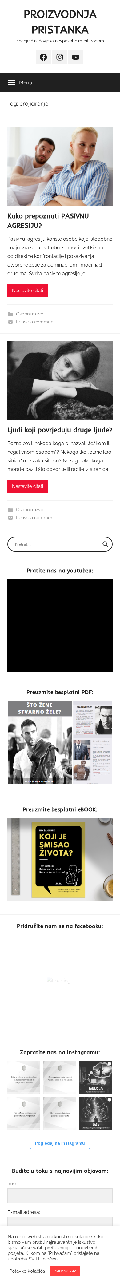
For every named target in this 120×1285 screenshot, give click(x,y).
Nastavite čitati (27, 290)
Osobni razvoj (30, 314)
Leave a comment (35, 322)
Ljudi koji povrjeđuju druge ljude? (59, 429)
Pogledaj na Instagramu (60, 1143)
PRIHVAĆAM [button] (64, 1271)
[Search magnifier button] (105, 544)
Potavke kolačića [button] (27, 1271)
